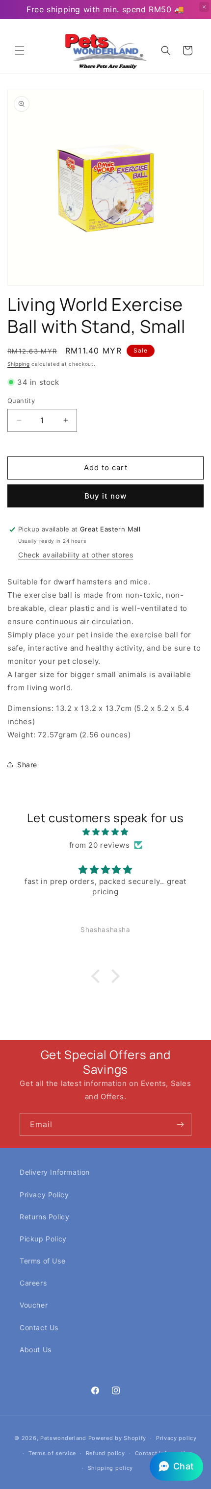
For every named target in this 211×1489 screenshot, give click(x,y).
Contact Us (39, 1327)
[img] (105, 831)
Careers (33, 1283)
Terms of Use (42, 1261)
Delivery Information (55, 1172)
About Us (36, 1349)
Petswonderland (63, 1438)
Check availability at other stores (75, 555)
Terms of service (52, 1453)
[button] (19, 50)
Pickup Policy (43, 1239)
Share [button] (27, 764)
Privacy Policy (44, 1194)
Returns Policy (44, 1216)
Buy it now (105, 496)
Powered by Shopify (117, 1438)
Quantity (21, 400)
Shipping (18, 364)
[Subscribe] (180, 1124)
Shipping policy (110, 1467)
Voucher (34, 1305)
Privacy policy (176, 1438)
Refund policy (105, 1453)
